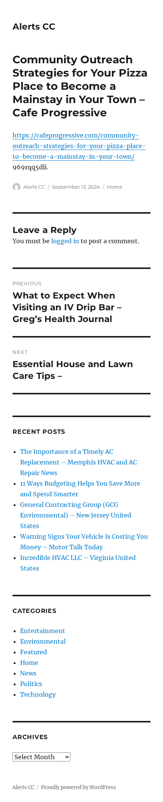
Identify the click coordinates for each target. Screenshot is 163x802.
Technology (38, 694)
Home (114, 187)
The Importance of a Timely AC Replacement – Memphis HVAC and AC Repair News (78, 462)
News (28, 673)
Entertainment (42, 631)
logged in (65, 241)
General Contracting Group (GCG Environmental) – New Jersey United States (75, 515)
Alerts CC (34, 26)
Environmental (43, 641)
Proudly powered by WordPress (78, 787)
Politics (31, 684)
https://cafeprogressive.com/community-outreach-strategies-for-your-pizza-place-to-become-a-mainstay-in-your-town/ (79, 145)
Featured (33, 652)
